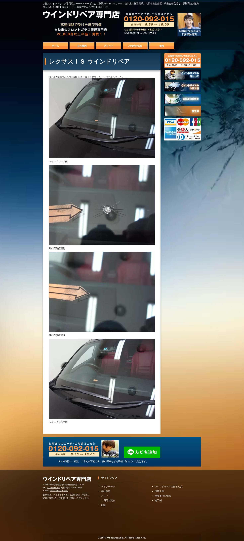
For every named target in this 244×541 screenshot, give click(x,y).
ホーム (55, 46)
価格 (161, 46)
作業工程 (159, 491)
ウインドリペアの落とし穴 (169, 486)
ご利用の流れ (135, 46)
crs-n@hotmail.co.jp (59, 490)
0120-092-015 (53, 487)
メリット (108, 46)
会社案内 (82, 46)
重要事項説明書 (163, 496)
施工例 (158, 500)
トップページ (108, 486)
